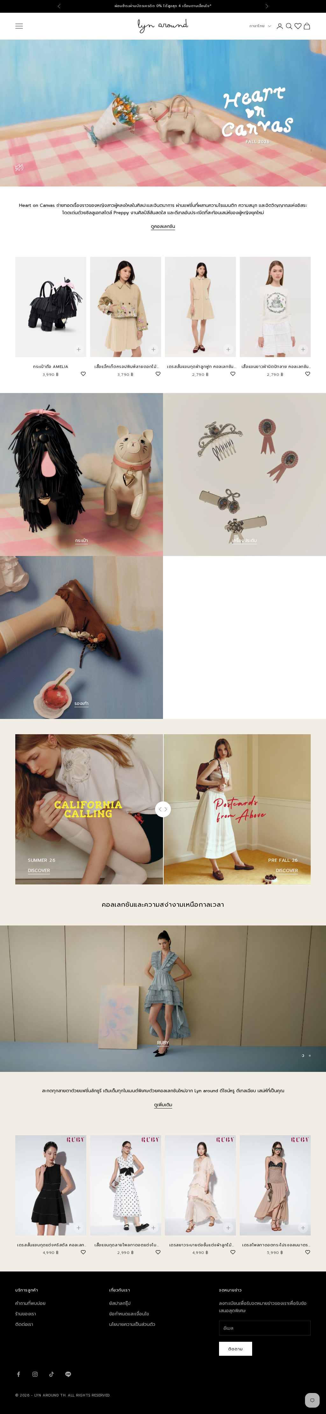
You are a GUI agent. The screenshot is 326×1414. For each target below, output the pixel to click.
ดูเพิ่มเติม (163, 1104)
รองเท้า (81, 703)
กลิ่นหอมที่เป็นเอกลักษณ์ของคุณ (163, 1058)
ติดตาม (235, 1349)
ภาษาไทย (257, 26)
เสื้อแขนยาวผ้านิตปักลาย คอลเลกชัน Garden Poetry (275, 367)
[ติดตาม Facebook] (18, 1374)
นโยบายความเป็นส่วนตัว (132, 1324)
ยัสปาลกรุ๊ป (120, 1303)
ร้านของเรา (25, 1314)
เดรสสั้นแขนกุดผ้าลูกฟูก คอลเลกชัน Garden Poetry (200, 367)
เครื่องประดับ (244, 540)
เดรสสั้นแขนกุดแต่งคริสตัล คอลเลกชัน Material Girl (50, 1245)
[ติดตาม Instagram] (35, 1374)
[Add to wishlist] (83, 373)
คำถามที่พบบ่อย (30, 1303)
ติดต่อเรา (24, 1324)
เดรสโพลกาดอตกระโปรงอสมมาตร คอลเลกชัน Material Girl (275, 1245)
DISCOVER (39, 870)
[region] (163, 998)
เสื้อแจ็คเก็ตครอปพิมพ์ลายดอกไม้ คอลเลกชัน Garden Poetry (125, 367)
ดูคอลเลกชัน (163, 226)
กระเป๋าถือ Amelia (50, 366)
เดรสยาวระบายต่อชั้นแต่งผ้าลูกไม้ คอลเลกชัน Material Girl (200, 1245)
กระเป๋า (81, 540)
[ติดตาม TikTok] (51, 1374)
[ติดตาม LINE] (68, 1374)
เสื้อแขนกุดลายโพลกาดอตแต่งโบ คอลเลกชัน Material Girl (125, 1245)
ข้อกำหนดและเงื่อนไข (129, 1314)
